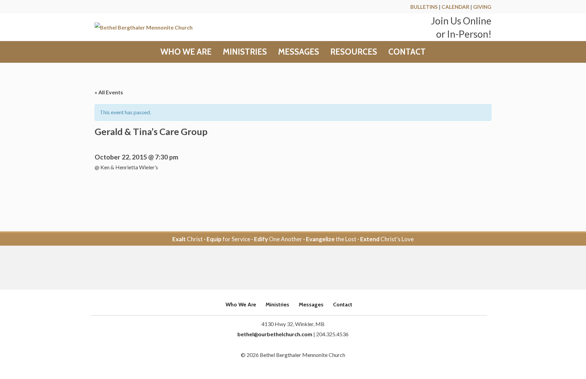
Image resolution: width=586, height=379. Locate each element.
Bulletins (424, 7)
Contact (407, 52)
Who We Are (186, 52)
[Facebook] (284, 268)
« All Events (109, 92)
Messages (298, 52)
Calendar (455, 7)
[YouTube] (302, 268)
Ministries (245, 52)
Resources (353, 52)
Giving (482, 7)
